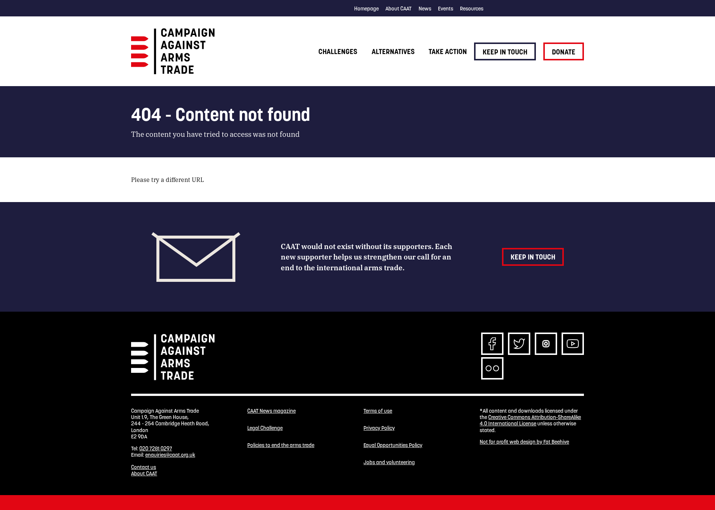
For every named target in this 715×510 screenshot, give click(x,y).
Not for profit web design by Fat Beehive (524, 441)
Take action (448, 51)
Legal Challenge (265, 428)
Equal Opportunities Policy (392, 445)
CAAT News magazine (271, 411)
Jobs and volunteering (389, 462)
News (425, 8)
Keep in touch (505, 51)
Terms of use (377, 411)
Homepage (366, 8)
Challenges (337, 51)
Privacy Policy (379, 428)
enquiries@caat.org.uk (170, 454)
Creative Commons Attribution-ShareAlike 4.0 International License (530, 420)
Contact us (143, 467)
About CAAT (398, 8)
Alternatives (393, 51)
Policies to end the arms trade (280, 445)
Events (445, 8)
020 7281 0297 (155, 448)
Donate (563, 51)
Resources (471, 8)
